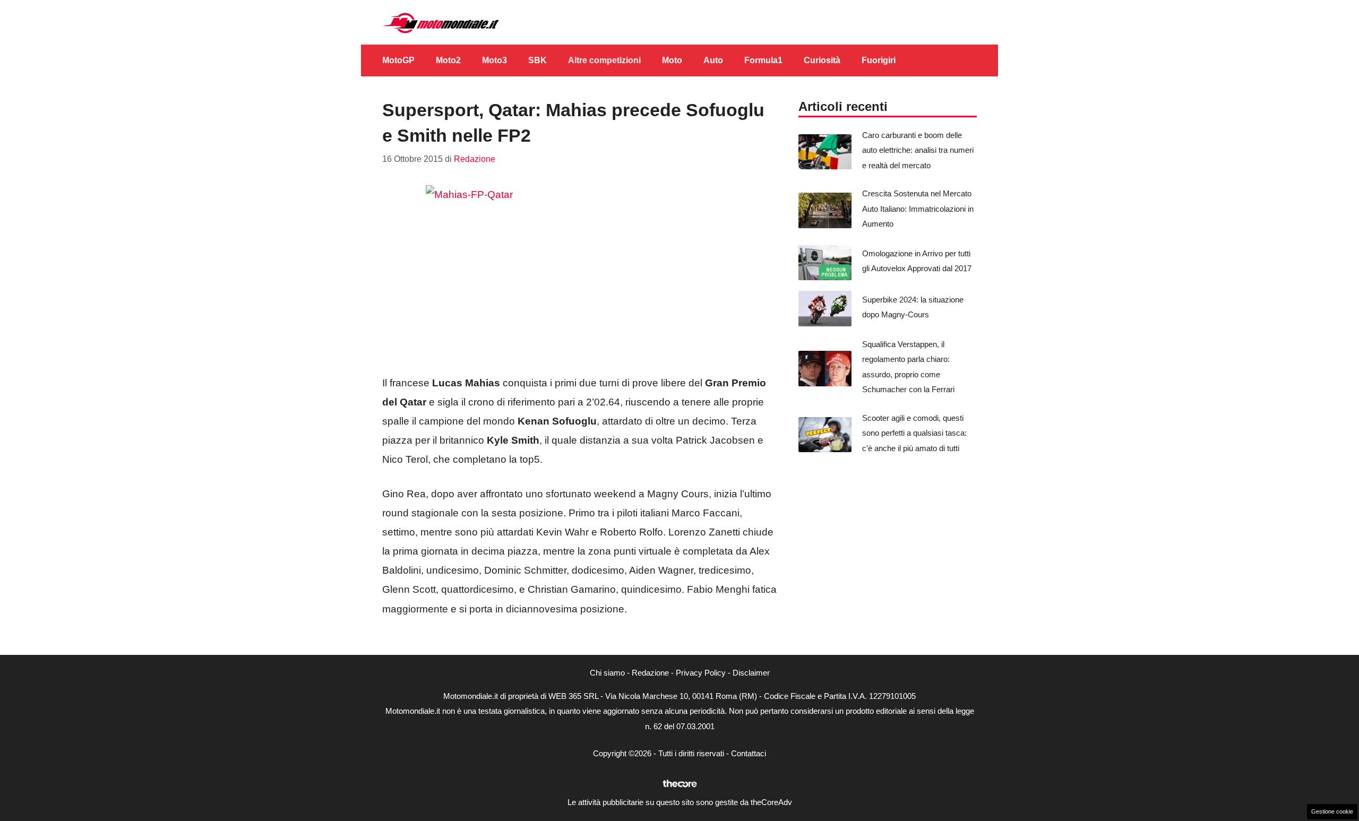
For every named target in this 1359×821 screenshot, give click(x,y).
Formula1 (763, 60)
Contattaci (748, 753)
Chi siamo (607, 672)
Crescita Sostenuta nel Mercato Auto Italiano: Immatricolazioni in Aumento (918, 208)
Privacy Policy (701, 672)
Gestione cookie (1332, 811)
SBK (537, 60)
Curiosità (822, 60)
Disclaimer (751, 672)
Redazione (650, 672)
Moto (672, 60)
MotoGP (398, 60)
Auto (713, 60)
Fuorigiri (879, 60)
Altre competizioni (604, 60)
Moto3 (494, 60)
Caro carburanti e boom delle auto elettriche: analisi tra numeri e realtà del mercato (918, 150)
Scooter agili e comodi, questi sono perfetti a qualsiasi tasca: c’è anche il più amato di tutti (914, 433)
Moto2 (448, 60)
